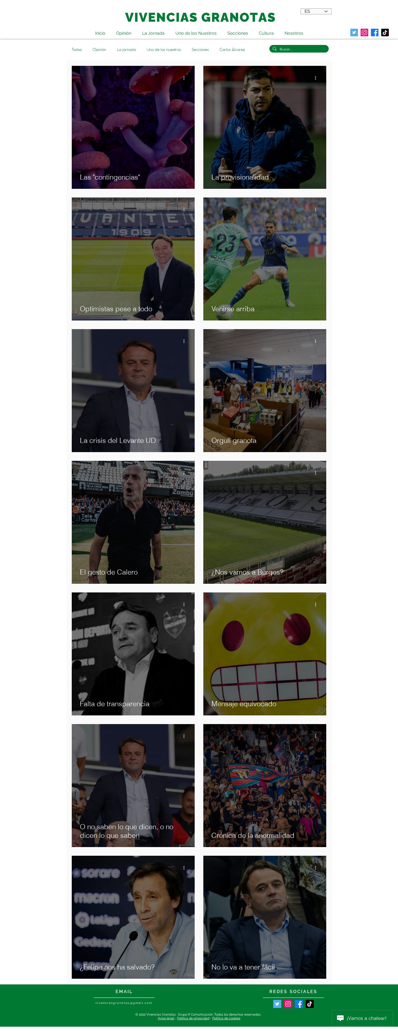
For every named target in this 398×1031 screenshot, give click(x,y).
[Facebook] (299, 1004)
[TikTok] (385, 32)
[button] (266, 30)
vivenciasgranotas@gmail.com (123, 1003)
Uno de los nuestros (164, 49)
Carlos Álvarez (232, 49)
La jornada (126, 49)
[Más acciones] (185, 77)
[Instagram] (288, 1004)
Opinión (99, 49)
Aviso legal (166, 1018)
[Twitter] (354, 32)
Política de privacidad (193, 1018)
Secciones (200, 49)
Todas (77, 49)
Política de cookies (226, 1018)
